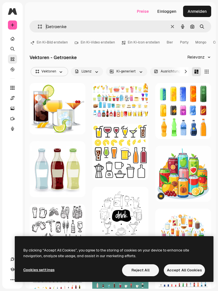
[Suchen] (12, 48)
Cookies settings (38, 269)
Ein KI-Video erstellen (98, 42)
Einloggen (166, 11)
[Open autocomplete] (37, 26)
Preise (143, 11)
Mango (200, 42)
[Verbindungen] (12, 259)
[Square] (206, 71)
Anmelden (197, 11)
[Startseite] (12, 38)
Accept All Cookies (184, 270)
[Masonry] (196, 71)
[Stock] (12, 59)
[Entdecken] (12, 69)
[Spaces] (12, 98)
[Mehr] (12, 279)
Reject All (140, 270)
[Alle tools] (12, 87)
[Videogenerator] (12, 118)
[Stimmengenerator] (12, 128)
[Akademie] (12, 269)
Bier (170, 42)
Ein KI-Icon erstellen (144, 42)
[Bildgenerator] (12, 108)
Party (184, 42)
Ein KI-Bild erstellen (52, 42)
